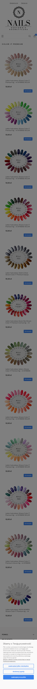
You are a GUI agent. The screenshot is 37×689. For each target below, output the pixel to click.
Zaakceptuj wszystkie (18, 677)
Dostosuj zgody (18, 671)
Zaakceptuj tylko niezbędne (18, 666)
